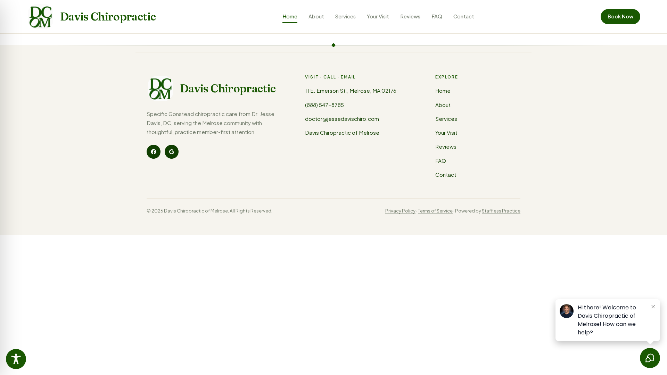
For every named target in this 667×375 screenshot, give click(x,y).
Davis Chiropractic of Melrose (342, 132)
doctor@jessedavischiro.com (342, 118)
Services (345, 16)
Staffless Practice (501, 211)
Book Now (620, 16)
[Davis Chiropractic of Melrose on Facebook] (153, 152)
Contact (463, 16)
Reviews (410, 16)
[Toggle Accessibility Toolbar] (16, 359)
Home (289, 16)
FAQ (436, 16)
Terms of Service (435, 211)
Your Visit (378, 16)
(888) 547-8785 (324, 104)
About (316, 16)
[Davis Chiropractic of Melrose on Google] (172, 152)
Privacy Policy (400, 211)
